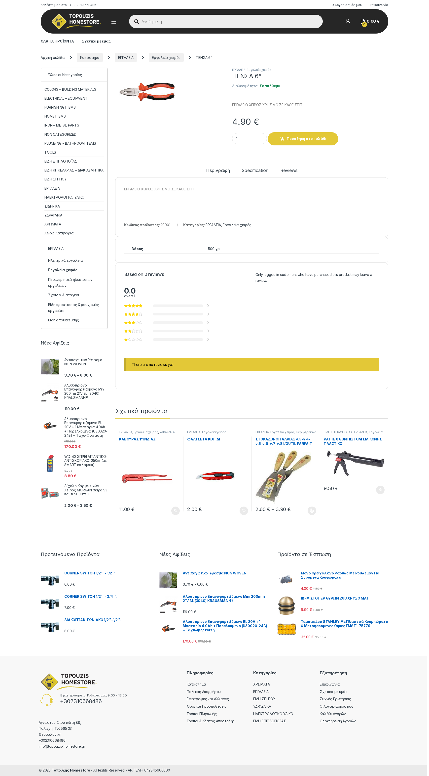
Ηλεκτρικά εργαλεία (65, 260)
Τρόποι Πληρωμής (202, 714)
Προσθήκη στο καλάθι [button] (171, 511)
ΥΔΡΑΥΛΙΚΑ (167, 432)
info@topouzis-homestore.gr (62, 746)
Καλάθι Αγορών (333, 714)
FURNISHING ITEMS (60, 107)
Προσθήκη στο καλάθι (306, 138)
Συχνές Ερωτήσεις (335, 699)
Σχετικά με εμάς (96, 41)
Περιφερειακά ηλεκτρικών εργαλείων (70, 282)
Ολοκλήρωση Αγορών (338, 721)
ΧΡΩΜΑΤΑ (52, 224)
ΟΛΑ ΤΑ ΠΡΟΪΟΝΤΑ (57, 41)
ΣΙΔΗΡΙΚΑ (52, 206)
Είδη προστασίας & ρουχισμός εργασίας (73, 307)
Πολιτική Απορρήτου (204, 692)
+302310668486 (81, 701)
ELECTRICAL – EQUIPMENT (66, 98)
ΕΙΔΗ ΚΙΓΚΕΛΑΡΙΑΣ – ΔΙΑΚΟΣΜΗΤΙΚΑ (74, 170)
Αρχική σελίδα (53, 57)
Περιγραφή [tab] (218, 170)
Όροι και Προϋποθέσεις (206, 706)
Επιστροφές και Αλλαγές (208, 699)
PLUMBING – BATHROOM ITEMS (70, 143)
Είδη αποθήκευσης (63, 320)
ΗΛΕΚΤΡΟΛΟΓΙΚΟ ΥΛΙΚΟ (64, 197)
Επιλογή (309, 511)
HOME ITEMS (55, 116)
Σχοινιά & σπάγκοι (63, 295)
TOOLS (50, 152)
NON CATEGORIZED (60, 134)
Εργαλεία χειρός (166, 57)
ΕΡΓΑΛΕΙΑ (126, 57)
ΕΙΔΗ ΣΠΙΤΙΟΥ (55, 179)
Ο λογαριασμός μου (346, 5)
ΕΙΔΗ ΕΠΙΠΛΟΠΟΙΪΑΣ (338, 432)
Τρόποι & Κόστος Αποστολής (211, 721)
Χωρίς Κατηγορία (59, 233)
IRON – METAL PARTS (61, 125)
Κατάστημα (90, 57)
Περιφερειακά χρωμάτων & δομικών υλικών (285, 433)
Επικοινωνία (379, 5)
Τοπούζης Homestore (71, 770)
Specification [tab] (255, 170)
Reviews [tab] (288, 170)
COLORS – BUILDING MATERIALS (70, 89)
